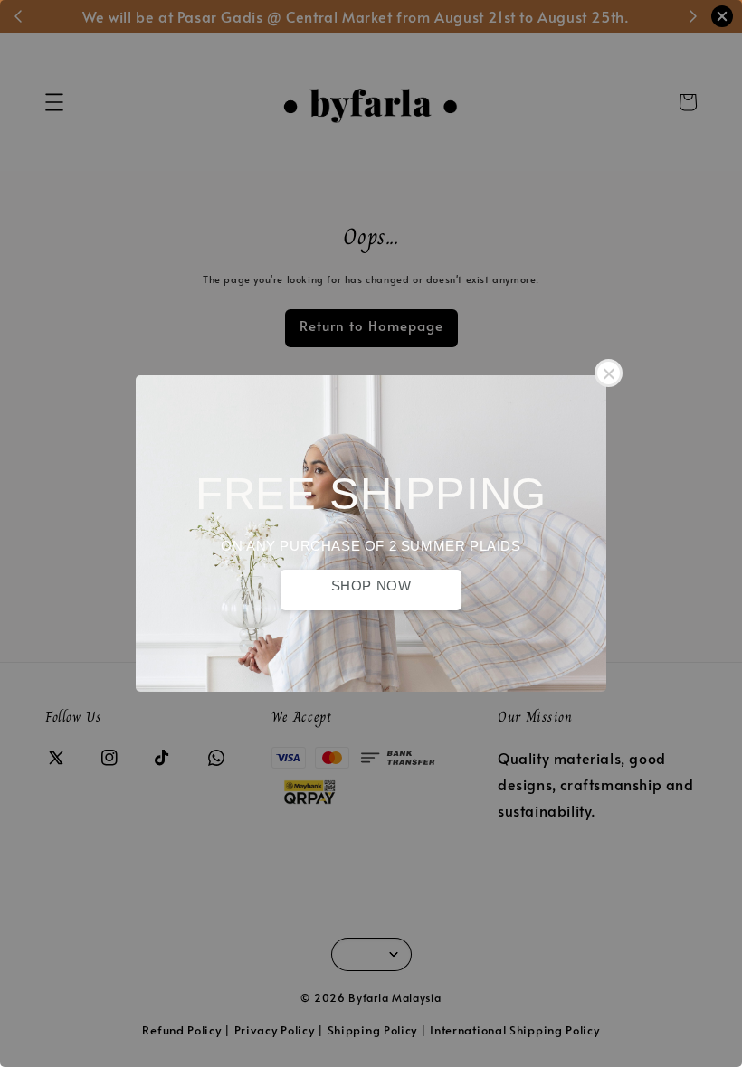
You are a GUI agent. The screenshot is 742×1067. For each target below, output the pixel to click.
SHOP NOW (371, 585)
